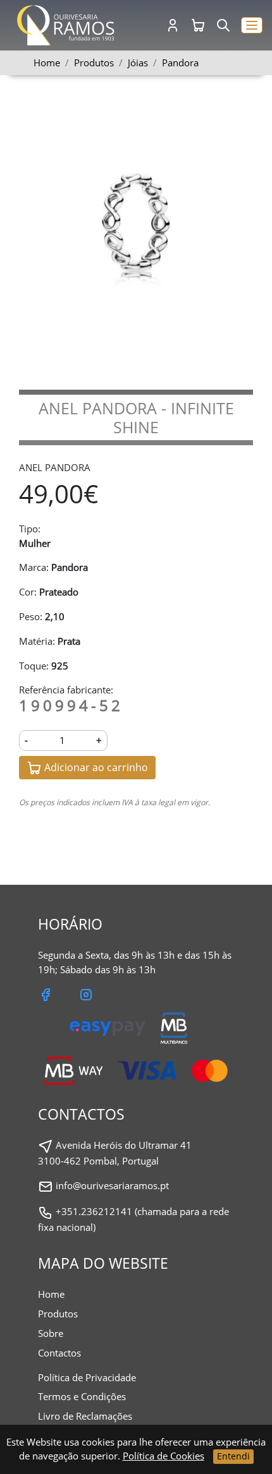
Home (47, 62)
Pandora (180, 62)
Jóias (138, 62)
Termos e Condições (82, 1396)
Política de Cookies (163, 1455)
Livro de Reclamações (85, 1416)
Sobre (50, 1333)
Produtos (58, 1313)
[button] (252, 25)
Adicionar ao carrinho (95, 767)
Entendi (233, 1456)
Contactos (59, 1352)
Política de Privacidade (87, 1377)
